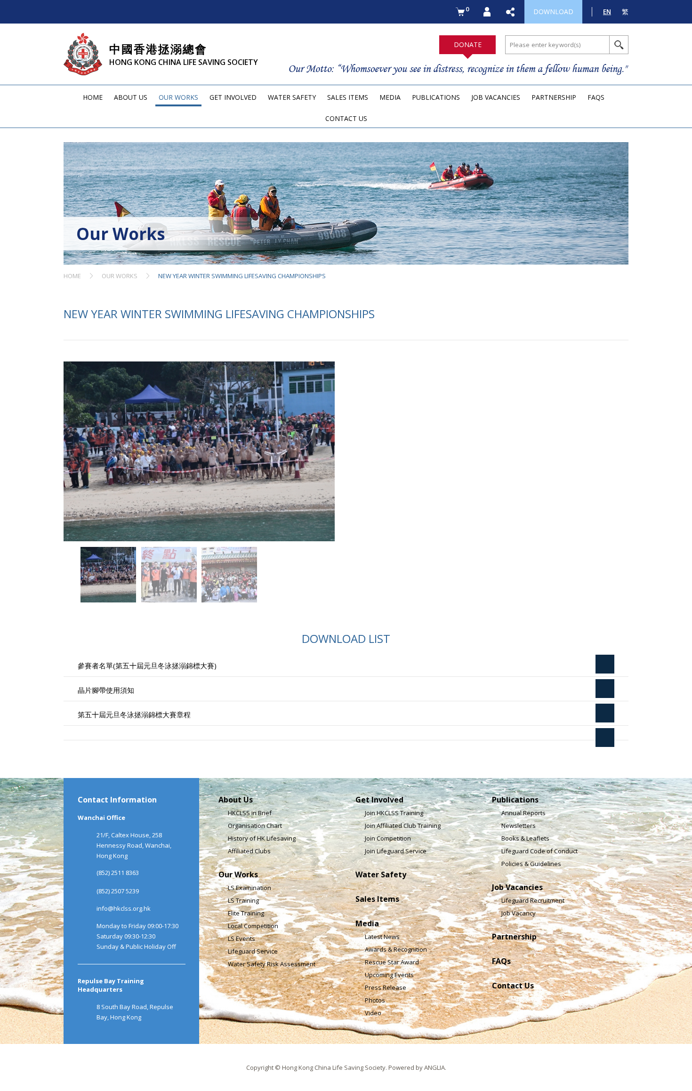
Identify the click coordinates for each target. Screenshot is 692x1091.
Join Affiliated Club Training (403, 825)
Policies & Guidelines (531, 863)
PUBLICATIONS (436, 97)
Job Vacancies (517, 887)
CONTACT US (346, 118)
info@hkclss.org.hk (124, 908)
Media (367, 923)
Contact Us (513, 985)
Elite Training (246, 913)
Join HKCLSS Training (394, 813)
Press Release (385, 987)
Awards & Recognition (396, 949)
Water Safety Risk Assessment (271, 964)
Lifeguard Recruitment (532, 900)
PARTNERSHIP (553, 97)
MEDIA (390, 97)
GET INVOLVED (233, 97)
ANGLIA (434, 1067)
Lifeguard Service (253, 951)
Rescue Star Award (392, 962)
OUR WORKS (178, 97)
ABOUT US (130, 97)
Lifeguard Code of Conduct (539, 851)
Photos (375, 1000)
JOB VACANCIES (495, 97)
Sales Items (377, 899)
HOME (93, 97)
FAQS (595, 97)
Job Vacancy (518, 913)
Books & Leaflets (525, 838)
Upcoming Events (389, 975)
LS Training (243, 900)
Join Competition (388, 838)
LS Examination (249, 887)
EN (607, 11)
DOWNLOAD (553, 11)
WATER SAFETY (292, 97)
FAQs (501, 961)
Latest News (382, 936)
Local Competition (253, 926)
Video (373, 1013)
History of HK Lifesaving (262, 838)
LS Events (241, 938)
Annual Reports (523, 813)
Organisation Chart (255, 825)
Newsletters (518, 825)
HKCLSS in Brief (250, 813)
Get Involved (379, 799)
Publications (515, 799)
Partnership (514, 936)
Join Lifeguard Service (395, 851)
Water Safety (380, 874)
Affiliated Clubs (249, 851)
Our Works (238, 874)
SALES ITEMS (347, 97)
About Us (235, 799)
